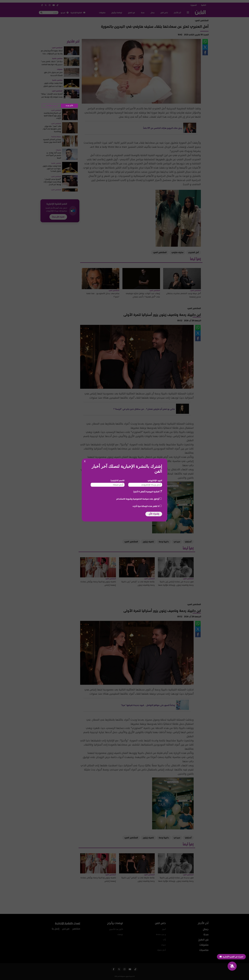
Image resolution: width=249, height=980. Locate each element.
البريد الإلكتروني (155, 480)
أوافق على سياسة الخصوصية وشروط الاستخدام (137, 499)
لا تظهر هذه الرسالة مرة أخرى (146, 506)
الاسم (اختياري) (118, 480)
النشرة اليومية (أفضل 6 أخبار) (146, 491)
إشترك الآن (154, 514)
